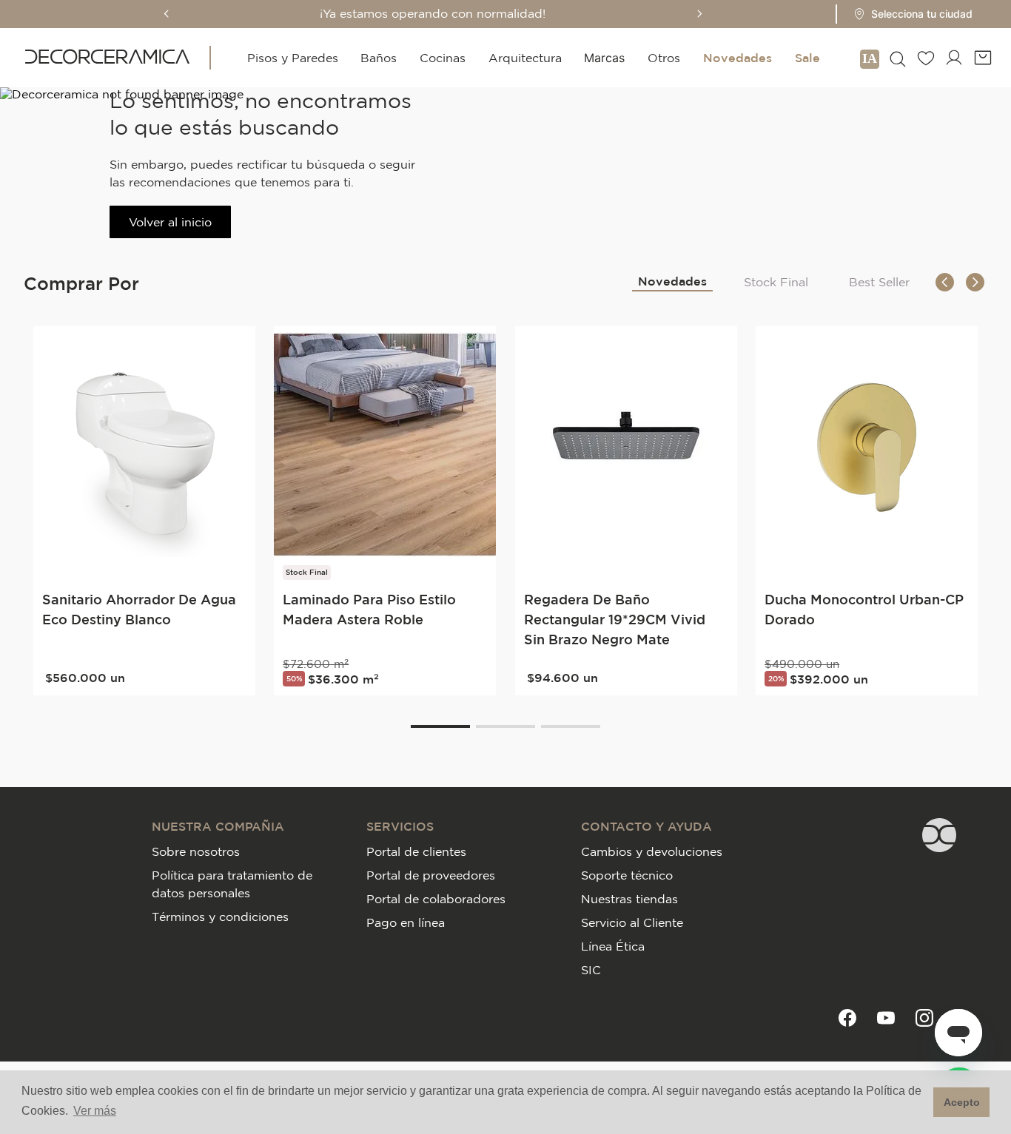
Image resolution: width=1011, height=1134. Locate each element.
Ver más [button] (94, 1110)
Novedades (737, 57)
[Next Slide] (699, 14)
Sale (807, 57)
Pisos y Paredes (292, 57)
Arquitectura (525, 57)
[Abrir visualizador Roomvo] (869, 57)
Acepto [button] (962, 1102)
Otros (664, 57)
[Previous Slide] (166, 14)
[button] (908, 14)
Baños (378, 57)
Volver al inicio (170, 222)
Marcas (604, 57)
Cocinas (443, 57)
